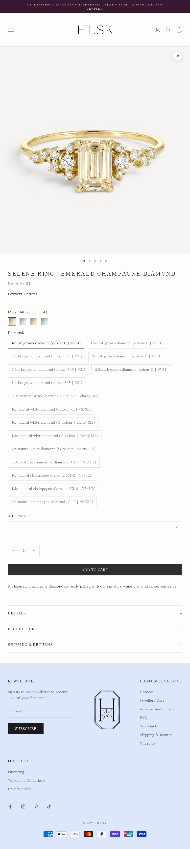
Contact (146, 691)
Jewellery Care (152, 700)
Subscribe (26, 728)
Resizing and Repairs (157, 709)
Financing (16, 771)
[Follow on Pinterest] (36, 806)
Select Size (17, 516)
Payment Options (22, 293)
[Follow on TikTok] (49, 806)
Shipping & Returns (156, 734)
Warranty (148, 743)
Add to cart (95, 569)
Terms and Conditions (26, 780)
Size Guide (149, 726)
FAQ (143, 717)
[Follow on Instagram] (23, 806)
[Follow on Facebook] (10, 806)
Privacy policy (19, 788)
